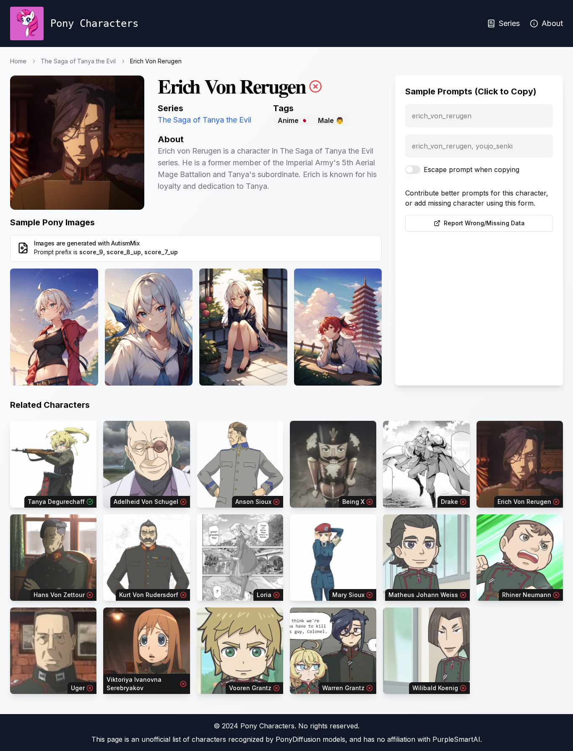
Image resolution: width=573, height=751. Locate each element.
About (552, 23)
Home (18, 61)
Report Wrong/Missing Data (484, 223)
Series (509, 23)
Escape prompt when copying (471, 169)
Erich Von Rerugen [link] (156, 61)
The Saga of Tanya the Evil (78, 61)
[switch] (412, 169)
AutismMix (125, 243)
